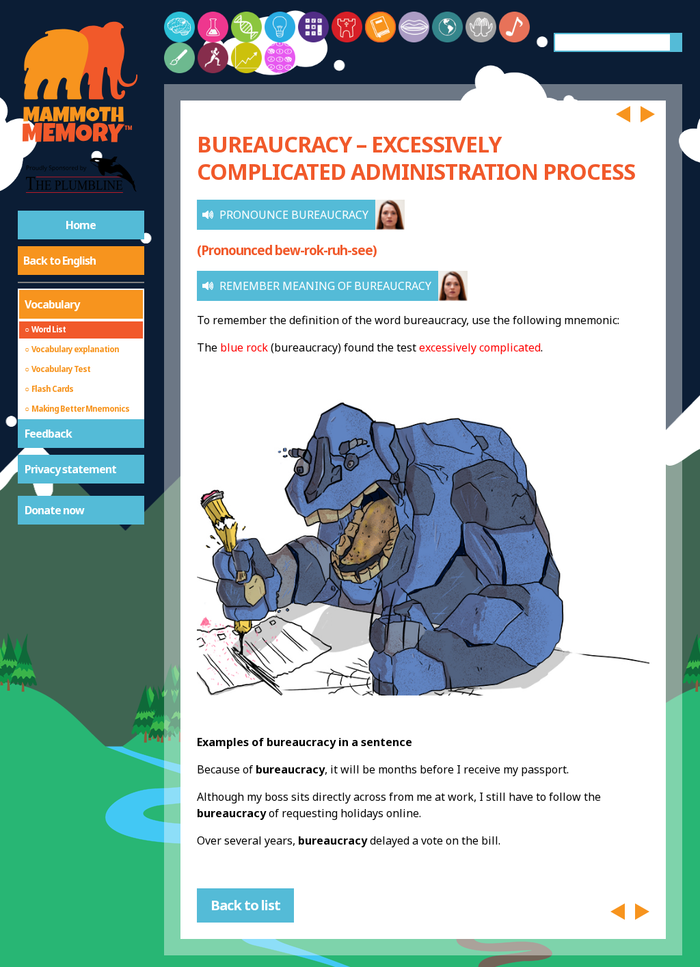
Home (81, 225)
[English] (380, 27)
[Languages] (414, 27)
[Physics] (280, 27)
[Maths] (313, 27)
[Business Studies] (246, 57)
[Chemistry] (213, 27)
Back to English (59, 260)
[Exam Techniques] (280, 57)
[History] (347, 27)
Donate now (54, 510)
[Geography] (447, 27)
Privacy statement (70, 469)
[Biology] (246, 27)
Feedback (48, 433)
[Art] (179, 57)
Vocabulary (52, 304)
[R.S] (481, 27)
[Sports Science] (213, 57)
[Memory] (179, 27)
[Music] (514, 27)
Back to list (245, 905)
